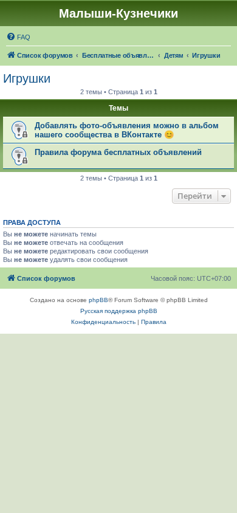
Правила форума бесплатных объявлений (118, 152)
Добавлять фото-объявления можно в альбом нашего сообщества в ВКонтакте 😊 (127, 130)
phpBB (98, 300)
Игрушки (26, 78)
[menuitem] (18, 37)
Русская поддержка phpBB (118, 311)
